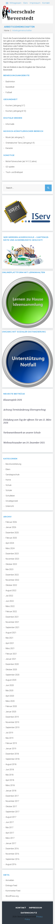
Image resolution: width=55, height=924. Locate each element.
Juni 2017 (10, 822)
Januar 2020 (11, 712)
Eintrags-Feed (11, 885)
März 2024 (10, 548)
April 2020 (10, 696)
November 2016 (12, 854)
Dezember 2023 (12, 554)
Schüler (9, 490)
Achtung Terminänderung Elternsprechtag (24, 409)
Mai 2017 (9, 827)
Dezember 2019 (12, 717)
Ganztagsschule (12, 474)
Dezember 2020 (12, 664)
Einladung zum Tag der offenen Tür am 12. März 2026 (27, 421)
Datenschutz (29, 912)
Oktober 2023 (11, 564)
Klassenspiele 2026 (12, 399)
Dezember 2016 (12, 849)
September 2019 (12, 727)
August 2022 (11, 590)
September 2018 (12, 759)
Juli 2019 (9, 733)
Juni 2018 (10, 769)
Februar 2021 (11, 654)
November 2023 (12, 559)
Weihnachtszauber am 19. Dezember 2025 (24, 442)
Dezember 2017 (12, 796)
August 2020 (11, 680)
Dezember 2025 (12, 533)
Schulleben (10, 496)
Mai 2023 (9, 569)
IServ (25, 3)
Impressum (35, 3)
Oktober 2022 (11, 585)
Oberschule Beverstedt (21, 14)
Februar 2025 (11, 538)
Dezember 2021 (12, 617)
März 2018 (10, 785)
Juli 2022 (9, 596)
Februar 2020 (11, 706)
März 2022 (10, 606)
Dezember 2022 (12, 575)
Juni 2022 (10, 601)
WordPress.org (12, 896)
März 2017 (10, 838)
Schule (8, 485)
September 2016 (12, 859)
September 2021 (12, 627)
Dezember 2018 (12, 754)
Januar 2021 (11, 659)
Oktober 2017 (11, 806)
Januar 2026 (11, 527)
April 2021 (10, 643)
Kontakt (46, 3)
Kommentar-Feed (13, 891)
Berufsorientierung (13, 464)
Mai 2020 (9, 690)
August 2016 (11, 864)
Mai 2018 (9, 775)
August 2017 (11, 817)
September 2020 (12, 675)
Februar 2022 (11, 611)
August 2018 (11, 764)
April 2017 (10, 833)
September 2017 (12, 812)
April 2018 (10, 780)
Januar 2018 (11, 791)
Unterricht (10, 506)
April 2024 (10, 543)
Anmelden (10, 880)
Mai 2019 (9, 738)
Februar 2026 (11, 522)
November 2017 (12, 801)
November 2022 (12, 580)
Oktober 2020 (11, 669)
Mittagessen (15, 3)
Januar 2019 (11, 748)
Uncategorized (12, 501)
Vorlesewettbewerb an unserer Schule (22, 432)
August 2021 (11, 633)
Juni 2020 (10, 685)
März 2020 (10, 701)
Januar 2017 (11, 843)
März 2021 (10, 648)
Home (6, 30)
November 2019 (12, 722)
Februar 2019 (11, 743)
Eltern (8, 469)
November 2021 (12, 622)
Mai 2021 (9, 638)
